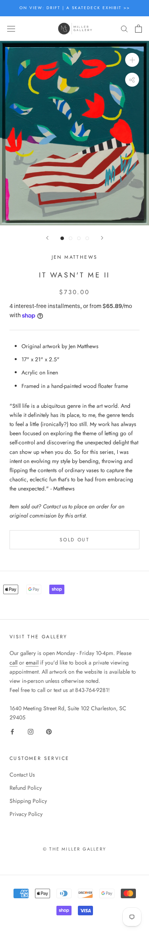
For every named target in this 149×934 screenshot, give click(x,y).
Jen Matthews (75, 257)
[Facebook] (12, 731)
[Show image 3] (79, 238)
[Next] (102, 238)
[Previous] (47, 238)
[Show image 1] (62, 238)
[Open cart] (138, 29)
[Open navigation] (11, 28)
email (32, 663)
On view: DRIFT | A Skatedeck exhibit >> (74, 8)
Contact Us (22, 775)
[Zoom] (132, 60)
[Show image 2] (70, 238)
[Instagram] (30, 731)
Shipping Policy (28, 801)
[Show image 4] (87, 238)
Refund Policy (26, 788)
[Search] (124, 28)
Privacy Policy (26, 814)
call (13, 663)
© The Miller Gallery (74, 849)
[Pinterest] (49, 731)
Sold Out (74, 539)
